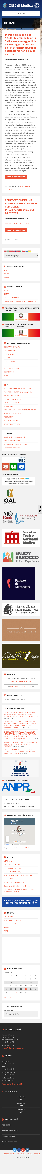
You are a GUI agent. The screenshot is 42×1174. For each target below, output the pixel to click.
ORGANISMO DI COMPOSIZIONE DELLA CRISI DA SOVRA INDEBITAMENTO (19, 890)
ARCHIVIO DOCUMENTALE (12, 395)
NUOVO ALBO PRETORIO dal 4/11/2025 (17, 388)
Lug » (10, 997)
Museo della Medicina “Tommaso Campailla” (18, 875)
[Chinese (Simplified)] (10, 251)
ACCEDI (6, 270)
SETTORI (7, 357)
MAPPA (27, 848)
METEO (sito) (8, 861)
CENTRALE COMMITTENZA (12, 399)
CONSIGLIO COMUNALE (11, 297)
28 (16, 992)
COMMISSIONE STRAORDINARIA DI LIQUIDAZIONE (20, 301)
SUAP (6, 375)
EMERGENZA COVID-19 (11, 402)
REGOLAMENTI (9, 417)
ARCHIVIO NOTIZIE (10, 1010)
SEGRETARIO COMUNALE (12, 347)
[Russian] (26, 251)
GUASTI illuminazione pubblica (14, 882)
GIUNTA (6, 294)
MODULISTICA (8, 406)
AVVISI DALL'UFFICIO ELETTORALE (21, 686)
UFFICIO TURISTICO (10, 924)
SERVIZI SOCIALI (9, 372)
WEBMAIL (7, 273)
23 (26, 989)
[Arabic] (8, 251)
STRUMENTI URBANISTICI (12, 424)
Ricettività (7, 927)
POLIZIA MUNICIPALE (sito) (12, 868)
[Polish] (24, 251)
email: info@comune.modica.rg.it (12, 1048)
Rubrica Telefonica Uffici (12, 440)
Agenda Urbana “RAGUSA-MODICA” (15, 444)
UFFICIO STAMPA (9, 361)
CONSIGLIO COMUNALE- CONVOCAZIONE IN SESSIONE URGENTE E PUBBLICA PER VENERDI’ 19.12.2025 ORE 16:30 (19, 752)
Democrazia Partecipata (12, 448)
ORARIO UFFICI (9, 354)
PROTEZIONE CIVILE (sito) (12, 864)
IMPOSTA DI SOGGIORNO (12, 920)
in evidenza (24, 186)
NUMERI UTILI (8, 879)
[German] (18, 251)
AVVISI (6, 931)
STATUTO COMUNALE (11, 420)
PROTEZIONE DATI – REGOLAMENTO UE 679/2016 (20, 410)
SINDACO (7, 290)
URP (5, 365)
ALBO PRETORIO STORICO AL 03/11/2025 (18, 392)
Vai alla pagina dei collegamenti (14, 437)
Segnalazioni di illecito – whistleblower (17, 886)
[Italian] (21, 251)
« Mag (6, 997)
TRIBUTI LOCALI (9, 917)
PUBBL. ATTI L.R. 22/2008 (12, 413)
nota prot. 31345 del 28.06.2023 (17, 223)
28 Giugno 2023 (12, 186)
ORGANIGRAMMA (10, 350)
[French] (16, 251)
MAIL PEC (7, 277)
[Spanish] (29, 251)
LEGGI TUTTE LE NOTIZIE (16, 177)
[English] (13, 251)
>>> (3, 1127)
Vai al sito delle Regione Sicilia (21, 681)
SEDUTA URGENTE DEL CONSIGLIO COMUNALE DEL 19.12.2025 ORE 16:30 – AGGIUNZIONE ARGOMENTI (20, 744)
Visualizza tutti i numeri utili (12, 1084)
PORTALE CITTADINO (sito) (12, 872)
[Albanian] (5, 251)
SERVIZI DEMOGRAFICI (11, 368)
